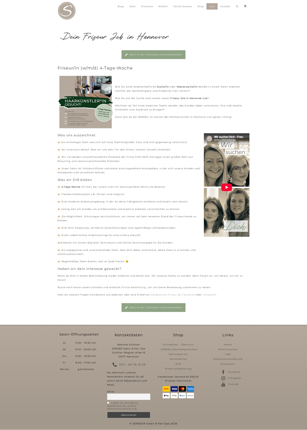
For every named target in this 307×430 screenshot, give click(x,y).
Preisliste (147, 6)
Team (132, 6)
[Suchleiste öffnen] (237, 6)
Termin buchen (182, 6)
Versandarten (178, 359)
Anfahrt (163, 6)
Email (111, 391)
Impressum (227, 363)
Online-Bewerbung (133, 287)
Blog (121, 6)
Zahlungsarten (178, 354)
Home (228, 344)
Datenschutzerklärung (228, 359)
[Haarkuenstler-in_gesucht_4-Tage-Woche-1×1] (86, 102)
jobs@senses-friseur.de (165, 294)
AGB (178, 363)
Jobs (212, 6)
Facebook (188, 294)
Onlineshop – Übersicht (178, 344)
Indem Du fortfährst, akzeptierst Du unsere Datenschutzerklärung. (123, 406)
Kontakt (225, 6)
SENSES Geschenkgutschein (179, 349)
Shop (200, 6)
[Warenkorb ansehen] (245, 6)
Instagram (209, 294)
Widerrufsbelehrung (178, 368)
